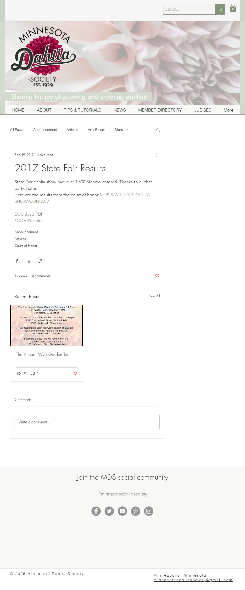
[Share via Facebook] (17, 261)
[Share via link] (40, 261)
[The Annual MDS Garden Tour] (46, 325)
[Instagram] (148, 511)
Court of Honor (26, 245)
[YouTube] (122, 511)
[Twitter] (109, 511)
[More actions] (157, 155)
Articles (72, 129)
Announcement (45, 129)
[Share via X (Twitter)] (28, 261)
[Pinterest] (135, 511)
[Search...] (220, 9)
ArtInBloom (96, 129)
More (119, 129)
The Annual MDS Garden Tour (43, 354)
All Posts (17, 129)
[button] (232, 8)
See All (154, 296)
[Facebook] (96, 511)
